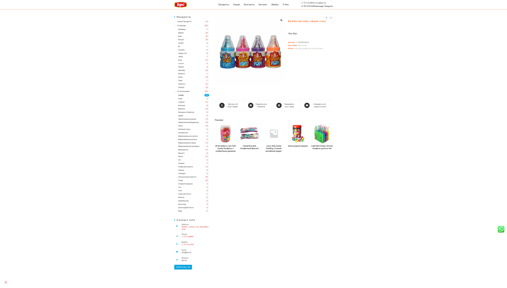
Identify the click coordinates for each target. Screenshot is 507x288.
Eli (179, 46)
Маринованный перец (187, 143)
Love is (181, 63)
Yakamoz (181, 84)
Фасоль (181, 197)
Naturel (181, 67)
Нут (179, 160)
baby (296, 48)
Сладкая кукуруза (185, 184)
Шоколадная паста (186, 208)
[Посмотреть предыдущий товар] (326, 18)
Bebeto (181, 33)
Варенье (181, 109)
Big (300, 48)
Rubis (180, 77)
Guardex (181, 50)
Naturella (181, 70)
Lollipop (181, 102)
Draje (180, 99)
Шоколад (182, 204)
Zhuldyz (181, 87)
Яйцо (180, 211)
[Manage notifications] (6, 282)
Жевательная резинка (187, 119)
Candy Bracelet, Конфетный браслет (249, 147)
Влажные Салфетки (186, 112)
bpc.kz (184, 260)
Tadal (180, 80)
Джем (180, 116)
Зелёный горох (184, 129)
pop (309, 48)
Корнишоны (183, 133)
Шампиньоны (183, 201)
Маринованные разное (187, 139)
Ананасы (181, 105)
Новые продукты (184, 21)
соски (314, 48)
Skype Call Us (183, 267)
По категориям (183, 91)
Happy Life (182, 53)
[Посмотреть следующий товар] (331, 18)
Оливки (181, 163)
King (180, 60)
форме (320, 48)
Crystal (180, 43)
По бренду (181, 26)
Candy (181, 95)
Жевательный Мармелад (188, 122)
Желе (180, 126)
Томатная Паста (184, 194)
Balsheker (182, 29)
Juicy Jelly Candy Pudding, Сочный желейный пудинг (274, 148)
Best (180, 36)
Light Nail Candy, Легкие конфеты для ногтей (322, 147)
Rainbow (181, 74)
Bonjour (181, 40)
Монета (181, 153)
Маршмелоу (183, 150)
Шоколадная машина (298, 146)
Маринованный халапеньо (188, 146)
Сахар (180, 180)
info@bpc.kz (186, 252)
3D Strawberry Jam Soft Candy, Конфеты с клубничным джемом (225, 148)
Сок (179, 187)
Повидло (182, 173)
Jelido (180, 57)
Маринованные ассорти (188, 136)
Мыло (180, 156)
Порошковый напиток (187, 177)
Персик (181, 170)
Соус (180, 190)
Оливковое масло (185, 167)
